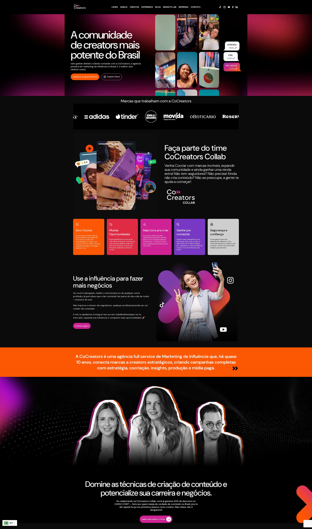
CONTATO (195, 7)
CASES (115, 7)
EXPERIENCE (147, 7)
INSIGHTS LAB (169, 7)
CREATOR (134, 7)
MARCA (123, 7)
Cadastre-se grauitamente (85, 76)
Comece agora (82, 326)
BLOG (158, 7)
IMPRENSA (183, 7)
